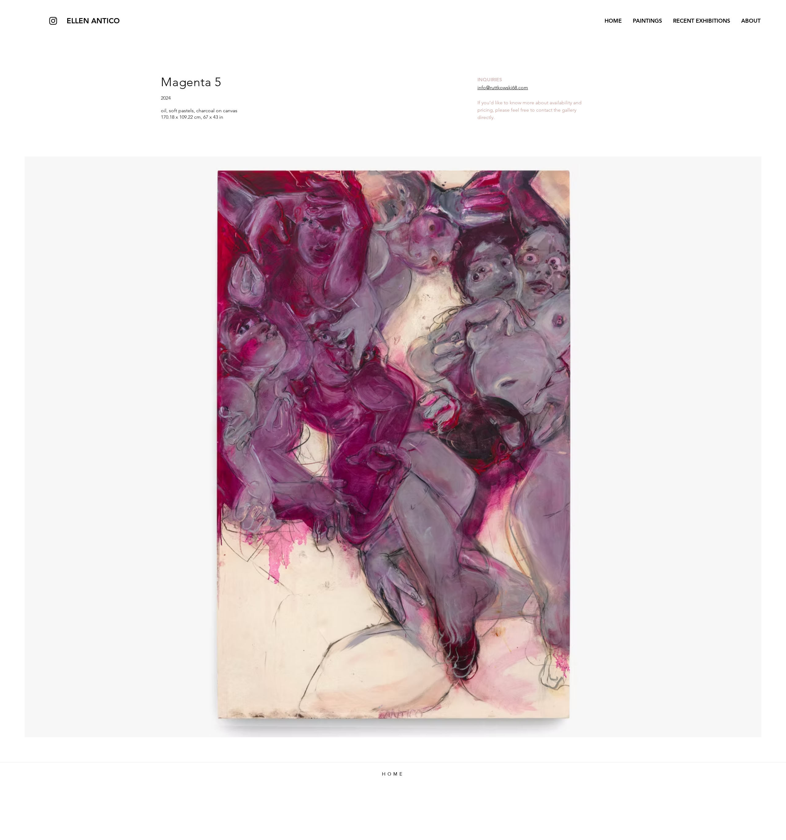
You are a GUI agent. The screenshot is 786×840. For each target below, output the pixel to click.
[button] (701, 21)
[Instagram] (53, 21)
